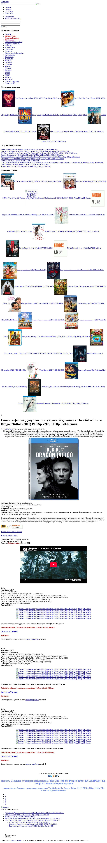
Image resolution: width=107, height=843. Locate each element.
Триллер (8, 66)
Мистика (8, 68)
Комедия (8, 60)
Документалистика (12, 81)
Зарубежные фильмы (12, 44)
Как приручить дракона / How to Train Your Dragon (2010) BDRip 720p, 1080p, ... (33, 818)
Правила (8, 9)
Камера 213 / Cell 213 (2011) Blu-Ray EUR (20, 816)
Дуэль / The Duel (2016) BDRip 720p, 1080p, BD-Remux (28, 822)
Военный (8, 64)
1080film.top (5, 2)
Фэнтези (8, 70)
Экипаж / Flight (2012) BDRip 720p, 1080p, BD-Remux (20, 160)
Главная (8, 7)
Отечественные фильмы (13, 42)
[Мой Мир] (56, 775)
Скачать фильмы (16, 840)
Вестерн (8, 77)
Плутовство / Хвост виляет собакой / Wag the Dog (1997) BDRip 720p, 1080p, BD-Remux (32, 159)
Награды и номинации (9, 535)
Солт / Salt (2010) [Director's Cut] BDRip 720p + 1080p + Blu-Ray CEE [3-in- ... (32, 820)
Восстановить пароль (12, 18)
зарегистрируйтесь (32, 639)
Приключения (10, 55)
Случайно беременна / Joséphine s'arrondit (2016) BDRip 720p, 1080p (33, 824)
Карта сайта (9, 13)
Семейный (9, 49)
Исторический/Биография (14, 53)
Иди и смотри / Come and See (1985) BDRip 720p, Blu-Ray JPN (31, 826)
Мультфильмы (10, 47)
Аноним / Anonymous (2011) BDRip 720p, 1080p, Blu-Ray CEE (27, 815)
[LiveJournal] (58, 775)
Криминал (8, 51)
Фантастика (9, 57)
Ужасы (7, 74)
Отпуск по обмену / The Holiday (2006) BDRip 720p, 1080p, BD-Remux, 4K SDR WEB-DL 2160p (35, 151)
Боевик (7, 72)
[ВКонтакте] (49, 775)
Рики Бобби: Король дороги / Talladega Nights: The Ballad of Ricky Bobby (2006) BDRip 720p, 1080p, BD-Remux (40, 157)
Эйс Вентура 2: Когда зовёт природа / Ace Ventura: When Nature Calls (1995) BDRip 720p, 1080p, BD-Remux (39, 153)
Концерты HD (10, 83)
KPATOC (9, 429)
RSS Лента (9, 11)
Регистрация (9, 17)
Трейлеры (8, 79)
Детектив (8, 62)
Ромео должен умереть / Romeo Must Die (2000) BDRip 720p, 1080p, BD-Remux (29, 149)
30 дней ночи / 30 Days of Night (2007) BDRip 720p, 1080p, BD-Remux (25, 166)
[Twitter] (51, 775)
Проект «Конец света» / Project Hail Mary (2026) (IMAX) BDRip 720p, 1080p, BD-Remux (32, 155)
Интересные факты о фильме (11, 532)
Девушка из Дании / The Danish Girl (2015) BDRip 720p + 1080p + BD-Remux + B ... (34, 813)
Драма (7, 75)
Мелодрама (9, 59)
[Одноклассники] (53, 775)
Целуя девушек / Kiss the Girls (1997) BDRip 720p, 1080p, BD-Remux (25, 164)
